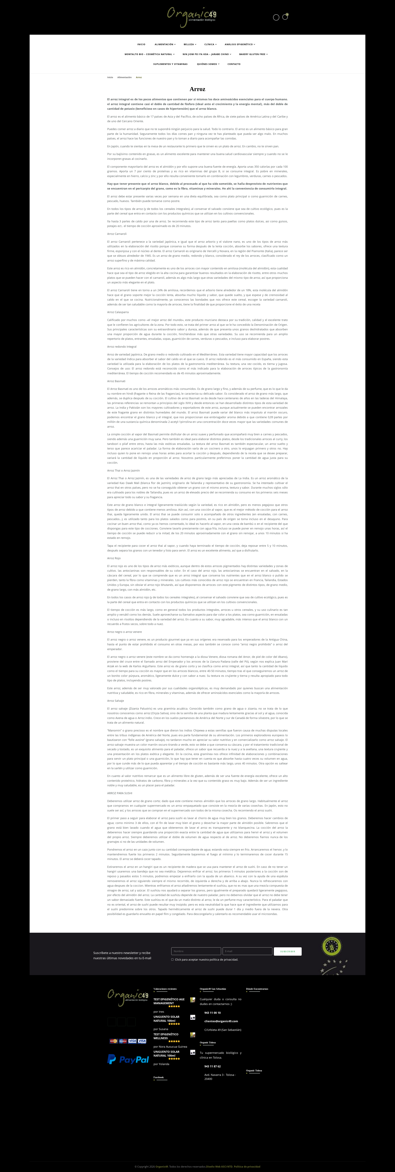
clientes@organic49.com (221, 1021)
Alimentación (164, 44)
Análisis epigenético (239, 44)
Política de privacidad (247, 1166)
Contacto (234, 64)
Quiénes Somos (207, 64)
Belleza (189, 44)
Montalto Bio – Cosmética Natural (148, 54)
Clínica (209, 44)
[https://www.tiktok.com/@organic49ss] (131, 1022)
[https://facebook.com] (112, 1022)
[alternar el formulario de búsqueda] (276, 17)
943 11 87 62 (212, 1066)
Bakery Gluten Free (252, 54)
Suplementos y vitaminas (170, 64)
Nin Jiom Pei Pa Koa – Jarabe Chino (206, 54)
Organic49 (162, 1166)
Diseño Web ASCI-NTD (219, 1166)
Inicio (141, 44)
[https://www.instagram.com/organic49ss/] (121, 1022)
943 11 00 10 (212, 1013)
